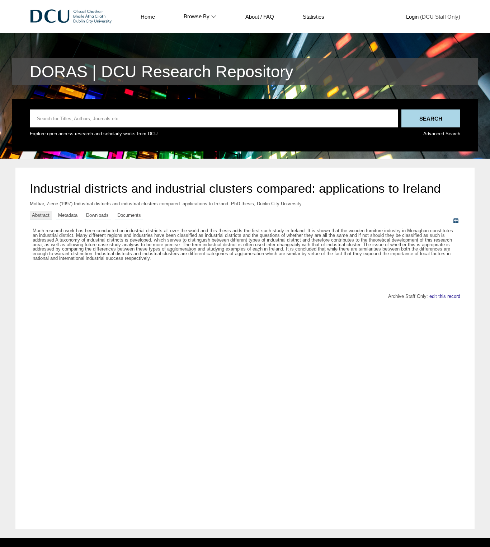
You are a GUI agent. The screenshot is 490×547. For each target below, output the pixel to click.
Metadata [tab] (67, 215)
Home (148, 17)
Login (412, 17)
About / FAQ (259, 17)
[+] (455, 221)
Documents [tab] (129, 215)
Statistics (313, 17)
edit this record (444, 296)
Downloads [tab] (97, 215)
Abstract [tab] (41, 215)
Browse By (196, 16)
